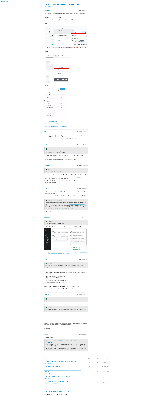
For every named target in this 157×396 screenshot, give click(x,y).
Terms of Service (62, 391)
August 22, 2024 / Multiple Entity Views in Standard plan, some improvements (66, 341)
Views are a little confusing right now (52, 366)
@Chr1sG (78, 177)
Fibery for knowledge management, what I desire (53, 121)
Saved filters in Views (52, 200)
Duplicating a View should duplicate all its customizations (55, 126)
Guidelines (55, 391)
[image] (62, 208)
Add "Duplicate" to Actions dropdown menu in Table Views (57, 381)
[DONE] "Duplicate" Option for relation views (61, 4)
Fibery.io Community (5, 1)
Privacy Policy (69, 391)
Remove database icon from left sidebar (52, 123)
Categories (50, 391)
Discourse (51, 394)
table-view (50, 383)
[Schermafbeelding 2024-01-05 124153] (77, 204)
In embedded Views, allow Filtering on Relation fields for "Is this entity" (60, 361)
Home (45, 391)
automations (55, 383)
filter (52, 363)
